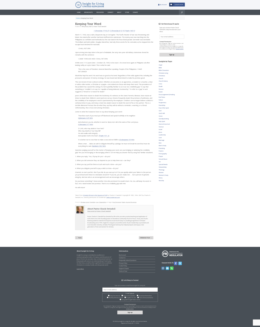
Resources (100, 12)
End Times (162, 97)
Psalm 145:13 (130, 31)
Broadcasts (88, 12)
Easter (161, 92)
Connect (110, 12)
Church (161, 78)
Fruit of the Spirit (164, 108)
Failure (161, 100)
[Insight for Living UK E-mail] (167, 268)
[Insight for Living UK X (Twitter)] (180, 263)
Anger (160, 65)
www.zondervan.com (113, 197)
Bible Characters (164, 70)
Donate (135, 12)
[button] (182, 12)
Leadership (162, 135)
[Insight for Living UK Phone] (171, 268)
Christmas (162, 76)
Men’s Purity (162, 145)
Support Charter (124, 268)
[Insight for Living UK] (89, 5)
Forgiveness (162, 102)
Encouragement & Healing (167, 94)
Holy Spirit (162, 121)
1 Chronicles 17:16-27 (101, 31)
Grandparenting (164, 119)
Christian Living (85, 202)
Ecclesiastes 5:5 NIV (127, 140)
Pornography (163, 154)
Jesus (160, 132)
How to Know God (164, 124)
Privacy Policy (123, 263)
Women (161, 172)
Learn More (80, 269)
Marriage (161, 140)
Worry (160, 178)
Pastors (161, 151)
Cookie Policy (123, 266)
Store (127, 12)
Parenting (162, 148)
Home (79, 12)
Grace (160, 116)
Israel (160, 129)
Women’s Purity (163, 175)
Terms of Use (123, 271)
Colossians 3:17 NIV (86, 124)
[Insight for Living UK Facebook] (175, 263)
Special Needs (163, 164)
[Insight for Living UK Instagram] (163, 268)
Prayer (161, 156)
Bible (160, 68)
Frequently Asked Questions (127, 260)
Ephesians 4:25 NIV (85, 118)
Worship (161, 180)
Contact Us (122, 258)
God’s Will (162, 113)
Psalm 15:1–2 (104, 136)
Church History (163, 81)
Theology (161, 170)
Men (160, 143)
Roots (78, 237)
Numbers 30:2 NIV (98, 146)
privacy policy (179, 49)
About (119, 12)
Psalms (123, 202)
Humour (161, 127)
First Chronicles (117, 202)
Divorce (161, 89)
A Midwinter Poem (146, 237)
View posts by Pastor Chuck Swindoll (99, 211)
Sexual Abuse (163, 159)
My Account (163, 4)
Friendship (92, 202)
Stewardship (102, 202)
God (160, 111)
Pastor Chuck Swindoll (100, 26)
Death (160, 86)
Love (97, 202)
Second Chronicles (131, 202)
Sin (160, 162)
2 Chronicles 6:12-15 (117, 31)
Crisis (160, 84)
